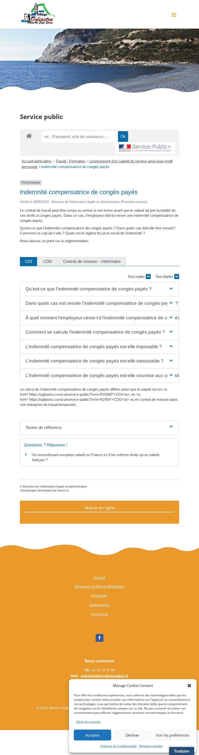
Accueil (99, 577)
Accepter (92, 735)
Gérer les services (88, 722)
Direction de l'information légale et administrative (55, 486)
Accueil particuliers (37, 161)
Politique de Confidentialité (118, 746)
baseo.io (63, 490)
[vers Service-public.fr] (145, 148)
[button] (189, 685)
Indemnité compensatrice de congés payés (75, 167)
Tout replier (137, 276)
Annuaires (99, 614)
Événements (99, 604)
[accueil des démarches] (29, 135)
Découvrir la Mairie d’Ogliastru (99, 586)
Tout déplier (164, 276)
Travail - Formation (71, 161)
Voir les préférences (172, 735)
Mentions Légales (151, 746)
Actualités (99, 595)
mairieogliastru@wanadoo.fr (104, 676)
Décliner (132, 735)
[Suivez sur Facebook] (99, 638)
